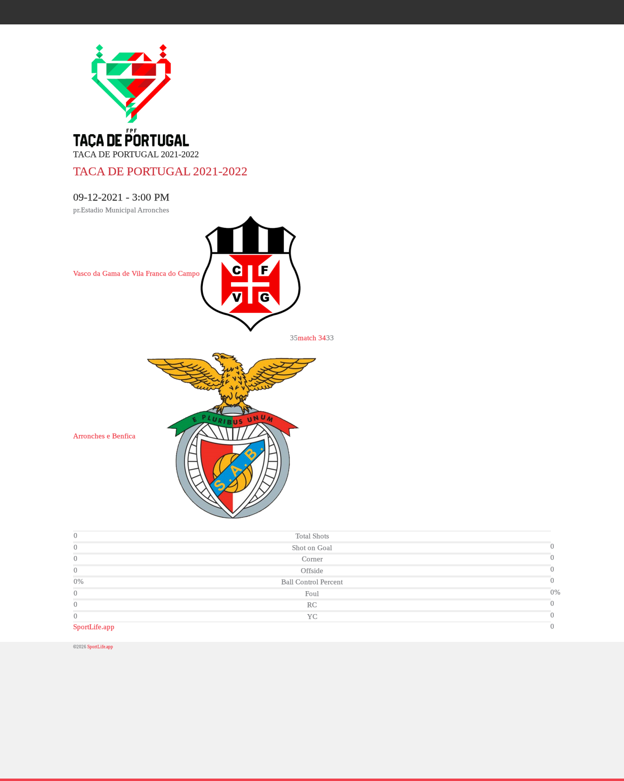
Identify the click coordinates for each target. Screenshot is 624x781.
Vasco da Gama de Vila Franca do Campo (136, 273)
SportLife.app (94, 627)
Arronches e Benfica (104, 436)
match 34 (312, 338)
